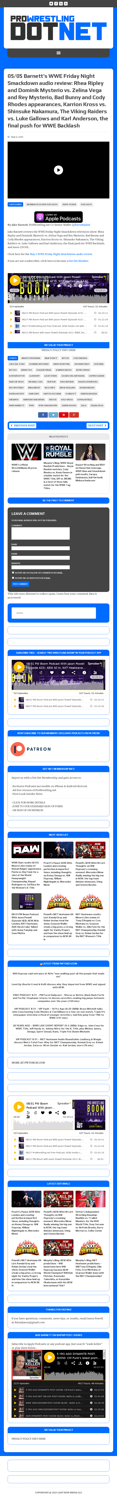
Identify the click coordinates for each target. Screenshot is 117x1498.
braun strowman (31, 358)
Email (14, 554)
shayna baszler (89, 394)
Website (15, 563)
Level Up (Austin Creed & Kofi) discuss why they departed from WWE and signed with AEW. (58, 986)
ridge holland (67, 388)
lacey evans (50, 376)
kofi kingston (17, 376)
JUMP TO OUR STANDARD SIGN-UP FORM (38, 806)
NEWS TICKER (69, 204)
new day (51, 382)
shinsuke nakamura (33, 399)
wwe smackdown (48, 405)
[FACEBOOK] (56, 3)
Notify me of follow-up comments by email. (39, 573)
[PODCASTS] (66, 3)
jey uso (13, 370)
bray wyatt (51, 358)
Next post (95, 425)
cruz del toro (17, 364)
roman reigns (87, 388)
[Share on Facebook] (43, 414)
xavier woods (69, 405)
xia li (83, 405)
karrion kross (64, 370)
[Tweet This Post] (53, 414)
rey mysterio (16, 388)
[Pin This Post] (64, 414)
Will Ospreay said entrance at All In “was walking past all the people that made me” (58, 975)
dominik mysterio (39, 364)
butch (65, 358)
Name (14, 544)
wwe (31, 405)
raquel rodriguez (88, 382)
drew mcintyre (61, 364)
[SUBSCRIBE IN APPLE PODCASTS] (58, 221)
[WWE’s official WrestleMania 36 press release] (26, 458)
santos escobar (52, 394)
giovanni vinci (81, 364)
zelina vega (97, 405)
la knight (34, 376)
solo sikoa (67, 399)
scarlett (71, 394)
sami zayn (34, 394)
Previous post (24, 425)
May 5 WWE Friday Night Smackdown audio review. (61, 254)
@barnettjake (81, 224)
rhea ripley (34, 388)
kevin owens (83, 370)
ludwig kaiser (96, 376)
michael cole (35, 382)
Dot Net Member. (79, 260)
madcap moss (16, 382)
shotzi (52, 399)
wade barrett (16, 405)
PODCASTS (86, 204)
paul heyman (67, 382)
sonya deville (84, 399)
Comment (16, 525)
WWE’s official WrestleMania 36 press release (24, 468)
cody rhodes (80, 358)
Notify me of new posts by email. (33, 578)
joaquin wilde (44, 370)
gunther (98, 364)
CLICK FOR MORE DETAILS (29, 802)
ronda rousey (16, 394)
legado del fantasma (73, 376)
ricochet (50, 388)
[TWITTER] (51, 3)
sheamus (14, 399)
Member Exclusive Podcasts (42, 204)
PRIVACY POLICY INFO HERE (59, 350)
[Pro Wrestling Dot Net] (58, 28)
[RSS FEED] (61, 3)
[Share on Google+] (74, 414)
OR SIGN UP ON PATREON (28, 810)
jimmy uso (26, 370)
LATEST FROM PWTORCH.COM (60, 963)
